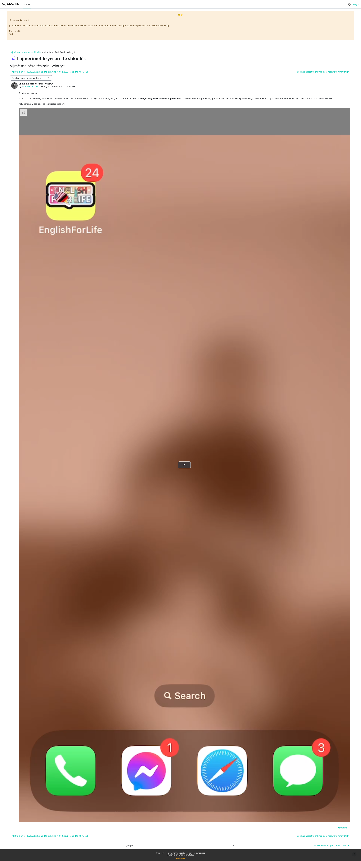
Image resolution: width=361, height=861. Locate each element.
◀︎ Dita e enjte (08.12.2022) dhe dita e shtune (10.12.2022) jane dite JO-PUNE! (50, 71)
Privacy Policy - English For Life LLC (180, 855)
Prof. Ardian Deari (30, 86)
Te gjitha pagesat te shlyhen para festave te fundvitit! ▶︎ (322, 71)
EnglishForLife (10, 4)
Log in (356, 4)
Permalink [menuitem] (342, 827)
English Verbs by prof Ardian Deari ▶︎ (331, 845)
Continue (180, 858)
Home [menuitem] (27, 4)
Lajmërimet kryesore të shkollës (25, 52)
